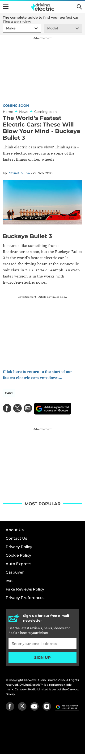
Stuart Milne (19, 173)
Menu (5, 6)
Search (79, 7)
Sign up (42, 657)
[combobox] (5, 28)
